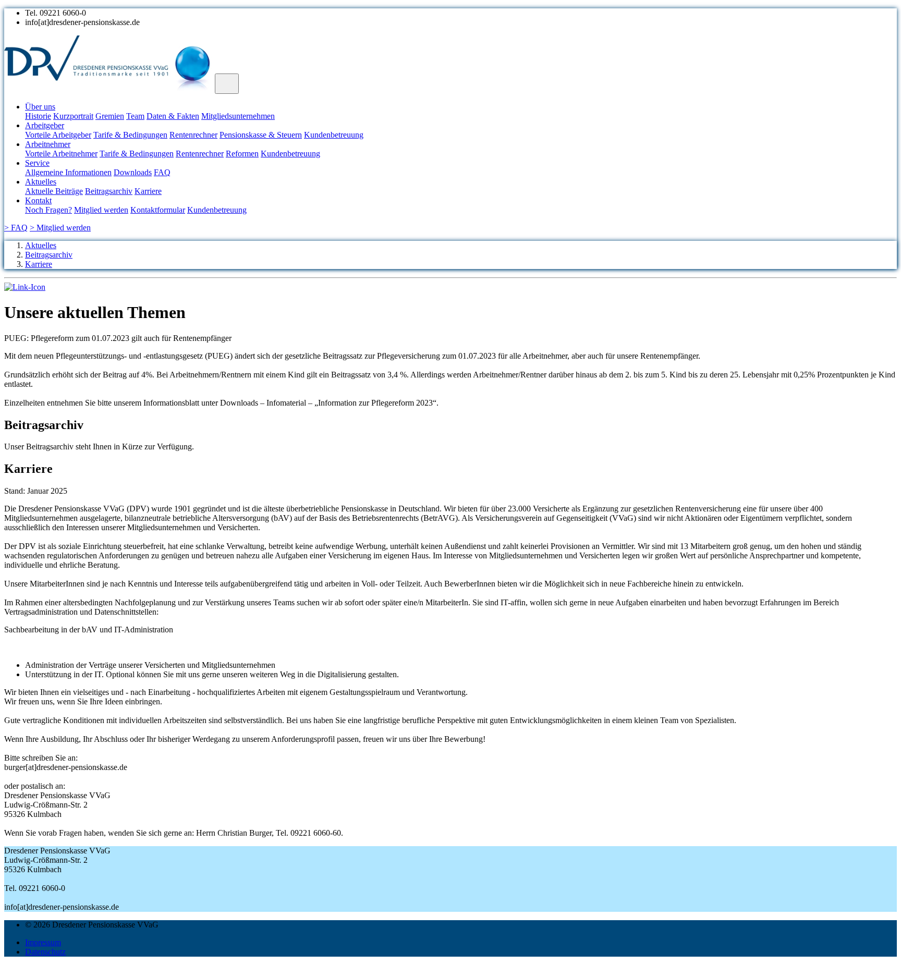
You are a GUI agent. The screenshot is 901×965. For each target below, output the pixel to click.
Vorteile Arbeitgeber (58, 134)
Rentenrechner (193, 134)
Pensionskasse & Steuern (261, 134)
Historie (38, 116)
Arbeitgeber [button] (44, 125)
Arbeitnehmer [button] (47, 144)
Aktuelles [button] (40, 181)
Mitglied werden (101, 209)
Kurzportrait (73, 116)
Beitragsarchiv (108, 191)
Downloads (133, 172)
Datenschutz (45, 951)
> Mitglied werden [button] (60, 227)
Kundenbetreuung (333, 134)
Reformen (242, 153)
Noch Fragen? (48, 209)
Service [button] (37, 162)
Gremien (109, 116)
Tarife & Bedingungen (130, 134)
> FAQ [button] (16, 227)
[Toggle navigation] (227, 84)
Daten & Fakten (173, 116)
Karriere (148, 191)
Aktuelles (40, 245)
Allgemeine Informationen (68, 172)
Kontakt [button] (38, 200)
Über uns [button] (40, 106)
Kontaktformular (157, 209)
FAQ (162, 172)
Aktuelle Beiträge (54, 191)
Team (135, 116)
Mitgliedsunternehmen (238, 116)
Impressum (43, 942)
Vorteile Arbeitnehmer (61, 153)
